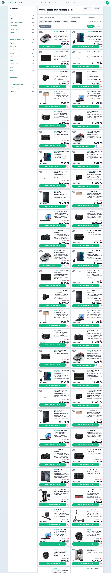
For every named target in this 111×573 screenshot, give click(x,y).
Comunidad (52, 2)
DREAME (56, 31)
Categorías (44, 2)
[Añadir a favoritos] (67, 46)
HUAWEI (56, 470)
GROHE (89, 51)
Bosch (55, 51)
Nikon (55, 131)
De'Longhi (56, 489)
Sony (55, 111)
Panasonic (56, 71)
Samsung (89, 31)
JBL (55, 509)
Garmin (89, 529)
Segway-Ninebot (91, 509)
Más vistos (29, 2)
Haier (88, 71)
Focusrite (89, 489)
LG (54, 91)
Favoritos (36, 2)
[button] (100, 21)
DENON (89, 568)
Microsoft (89, 91)
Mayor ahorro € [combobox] (94, 21)
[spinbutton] (78, 17)
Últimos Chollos (19, 2)
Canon (88, 111)
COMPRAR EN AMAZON (49, 46)
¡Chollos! (9, 2)
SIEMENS (89, 549)
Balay (55, 568)
